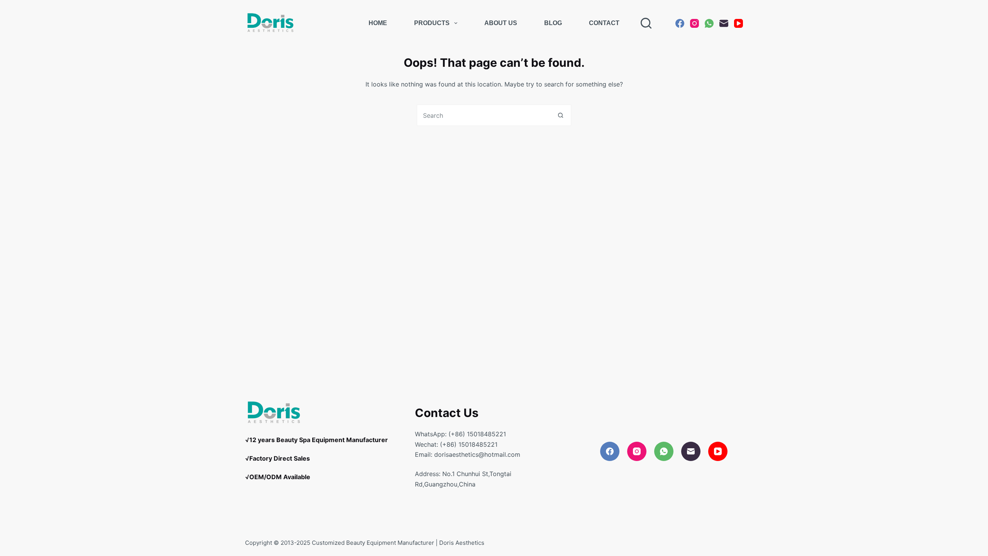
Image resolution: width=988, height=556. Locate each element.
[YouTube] (738, 23)
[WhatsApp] (709, 23)
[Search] (646, 23)
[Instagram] (694, 23)
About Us (500, 23)
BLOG (553, 23)
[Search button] (560, 115)
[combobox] (483, 115)
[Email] (723, 23)
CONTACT (604, 23)
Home (378, 23)
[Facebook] (679, 23)
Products (432, 23)
